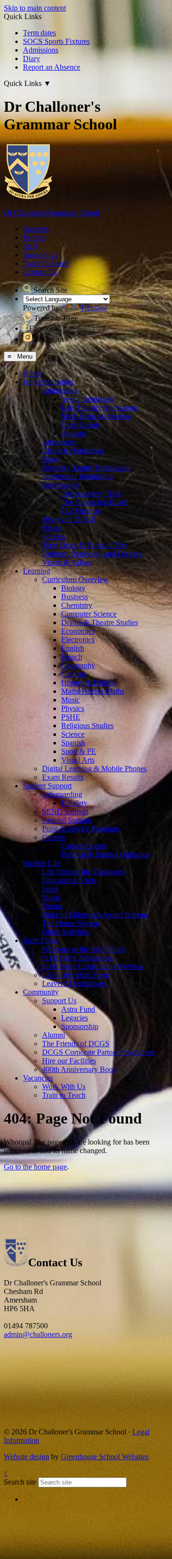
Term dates (39, 33)
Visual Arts (78, 760)
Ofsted (52, 528)
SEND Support (65, 811)
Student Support (47, 786)
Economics (78, 631)
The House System (70, 923)
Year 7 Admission (88, 399)
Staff (30, 246)
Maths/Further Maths (92, 691)
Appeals (73, 433)
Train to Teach (64, 1095)
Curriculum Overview (75, 579)
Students (36, 229)
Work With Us (64, 1086)
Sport (50, 889)
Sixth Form (40, 940)
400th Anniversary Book (79, 1069)
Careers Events (84, 846)
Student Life (41, 863)
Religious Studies (87, 725)
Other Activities (65, 932)
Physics (72, 708)
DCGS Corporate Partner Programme (98, 1052)
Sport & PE (78, 751)
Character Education (73, 450)
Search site (20, 1482)
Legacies (74, 1018)
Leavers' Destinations (74, 983)
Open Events (80, 425)
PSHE (70, 717)
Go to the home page (35, 1167)
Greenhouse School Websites (105, 1457)
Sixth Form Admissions (96, 416)
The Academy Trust (91, 493)
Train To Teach (46, 263)
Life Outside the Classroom (83, 872)
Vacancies (38, 1078)
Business (74, 597)
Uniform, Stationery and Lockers (91, 554)
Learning (36, 571)
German (73, 674)
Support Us (40, 255)
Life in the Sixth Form (75, 975)
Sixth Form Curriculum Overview (93, 966)
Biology (73, 588)
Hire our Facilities (69, 1061)
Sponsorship (79, 1026)
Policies (53, 536)
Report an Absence (51, 67)
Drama (52, 906)
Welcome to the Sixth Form (83, 949)
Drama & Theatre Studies (99, 622)
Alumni (53, 1035)
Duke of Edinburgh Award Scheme (95, 915)
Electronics (78, 640)
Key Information (48, 382)
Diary (31, 58)
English (72, 648)
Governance (60, 485)
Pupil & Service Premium (80, 829)
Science (73, 734)
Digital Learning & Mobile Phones (94, 768)
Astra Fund (78, 1009)
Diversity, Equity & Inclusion (86, 468)
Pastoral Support (67, 820)
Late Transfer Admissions (99, 407)
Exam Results (63, 777)
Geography (78, 665)
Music (70, 700)
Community (41, 992)
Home (32, 373)
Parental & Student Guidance (105, 854)
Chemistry (76, 605)
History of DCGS (69, 519)
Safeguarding (62, 794)
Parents (34, 237)
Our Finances (81, 511)
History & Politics (88, 683)
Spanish (73, 743)
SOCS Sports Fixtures (56, 41)
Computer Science (89, 614)
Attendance (59, 442)
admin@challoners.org (38, 1334)
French (71, 657)
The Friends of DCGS (75, 1043)
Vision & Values (66, 562)
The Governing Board (94, 502)
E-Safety (74, 803)
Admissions (40, 50)
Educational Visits (69, 880)
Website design (26, 1457)
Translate (94, 308)
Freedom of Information (78, 476)
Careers (53, 837)
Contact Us (40, 272)
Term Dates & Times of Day (85, 545)
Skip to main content (35, 8)
